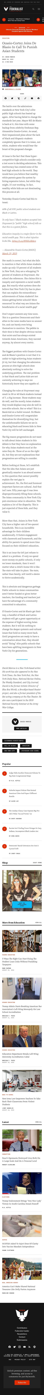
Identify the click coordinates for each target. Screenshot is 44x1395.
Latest (5, 1122)
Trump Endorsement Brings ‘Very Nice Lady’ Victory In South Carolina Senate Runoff (22, 1202)
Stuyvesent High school (30, 751)
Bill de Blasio (10, 746)
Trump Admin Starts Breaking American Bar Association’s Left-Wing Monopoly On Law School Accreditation (22, 1009)
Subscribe (22, 1382)
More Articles (21, 728)
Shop (5, 862)
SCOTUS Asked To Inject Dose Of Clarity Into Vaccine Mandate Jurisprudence (20, 1245)
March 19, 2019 (9, 253)
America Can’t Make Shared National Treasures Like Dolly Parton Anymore (18, 1288)
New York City (10, 751)
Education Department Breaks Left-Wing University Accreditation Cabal (20, 1055)
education (25, 746)
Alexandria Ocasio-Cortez (14, 741)
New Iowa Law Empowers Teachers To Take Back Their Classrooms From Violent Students (21, 1101)
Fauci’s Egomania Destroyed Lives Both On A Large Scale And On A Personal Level (21, 1159)
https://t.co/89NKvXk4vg (24, 241)
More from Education (13, 922)
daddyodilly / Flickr (13, 89)
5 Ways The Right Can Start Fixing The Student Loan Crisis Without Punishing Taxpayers (19, 961)
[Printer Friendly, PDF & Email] (38, 98)
